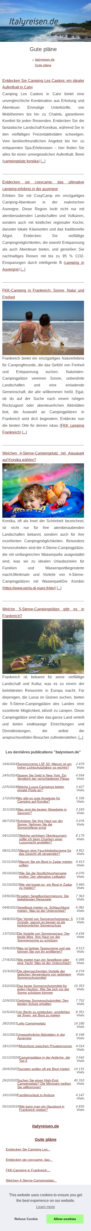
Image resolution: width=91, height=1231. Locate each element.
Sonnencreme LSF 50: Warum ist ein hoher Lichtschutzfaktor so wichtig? (44, 765)
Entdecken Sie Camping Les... (28, 1149)
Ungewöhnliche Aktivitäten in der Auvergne (41, 1036)
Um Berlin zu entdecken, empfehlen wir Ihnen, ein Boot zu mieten (43, 1013)
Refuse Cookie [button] (26, 1219)
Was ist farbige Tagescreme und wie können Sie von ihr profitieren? (43, 950)
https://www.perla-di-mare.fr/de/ (29, 588)
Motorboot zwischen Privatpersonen (45, 1046)
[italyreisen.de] (45, 21)
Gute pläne (43, 65)
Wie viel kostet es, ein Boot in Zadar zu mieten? (45, 886)
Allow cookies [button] (65, 1219)
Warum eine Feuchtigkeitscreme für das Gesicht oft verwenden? (45, 852)
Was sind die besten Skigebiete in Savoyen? (42, 811)
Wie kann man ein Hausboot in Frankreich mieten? (41, 1108)
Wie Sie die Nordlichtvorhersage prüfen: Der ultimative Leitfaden (42, 874)
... (43, 161)
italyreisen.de (45, 59)
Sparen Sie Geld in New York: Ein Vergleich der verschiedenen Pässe (43, 777)
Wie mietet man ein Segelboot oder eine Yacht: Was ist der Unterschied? (44, 961)
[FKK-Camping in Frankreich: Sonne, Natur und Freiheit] (43, 328)
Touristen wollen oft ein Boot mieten (43, 1069)
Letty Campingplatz (31, 1023)
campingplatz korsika (21, 161)
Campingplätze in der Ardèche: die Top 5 (44, 1059)
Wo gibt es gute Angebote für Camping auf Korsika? (38, 800)
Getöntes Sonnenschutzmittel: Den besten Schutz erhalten (43, 1002)
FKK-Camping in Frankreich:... (28, 1170)
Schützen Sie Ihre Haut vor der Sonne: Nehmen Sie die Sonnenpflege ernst (40, 824)
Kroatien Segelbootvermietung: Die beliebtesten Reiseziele (43, 897)
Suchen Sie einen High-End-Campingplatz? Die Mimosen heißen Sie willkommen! (44, 1084)
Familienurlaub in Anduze (36, 1095)
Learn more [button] (45, 1207)
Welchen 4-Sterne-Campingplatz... (31, 1180)
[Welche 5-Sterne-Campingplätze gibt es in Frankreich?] (43, 646)
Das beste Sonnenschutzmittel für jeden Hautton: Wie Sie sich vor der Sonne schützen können (43, 989)
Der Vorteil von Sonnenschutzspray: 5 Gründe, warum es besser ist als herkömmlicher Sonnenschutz (45, 922)
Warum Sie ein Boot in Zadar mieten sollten (45, 863)
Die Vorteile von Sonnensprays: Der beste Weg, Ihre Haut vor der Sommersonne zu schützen (43, 937)
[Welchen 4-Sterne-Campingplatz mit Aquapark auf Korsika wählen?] (43, 490)
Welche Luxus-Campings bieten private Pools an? (40, 788)
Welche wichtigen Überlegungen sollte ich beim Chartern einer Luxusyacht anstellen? (43, 839)
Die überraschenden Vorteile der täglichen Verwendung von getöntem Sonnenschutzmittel (44, 974)
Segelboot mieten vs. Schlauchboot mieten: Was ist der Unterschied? (43, 909)
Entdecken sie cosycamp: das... (29, 1159)
